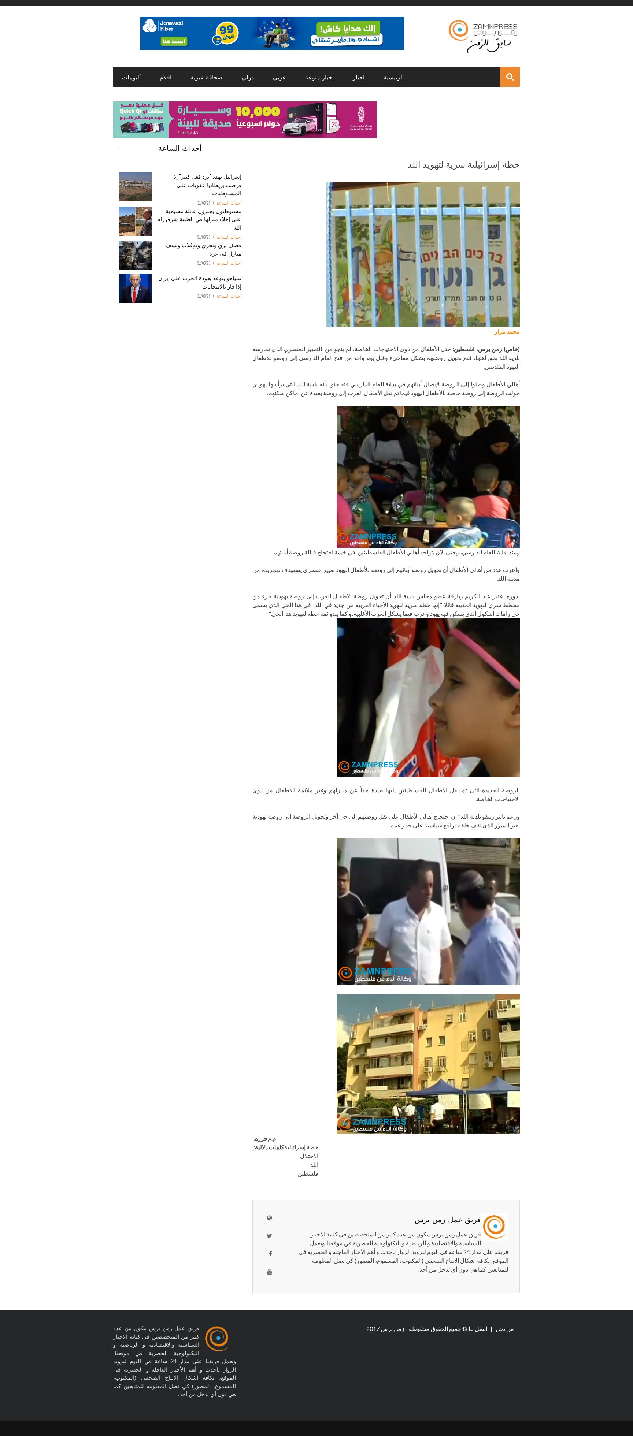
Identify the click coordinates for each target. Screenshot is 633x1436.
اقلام (165, 76)
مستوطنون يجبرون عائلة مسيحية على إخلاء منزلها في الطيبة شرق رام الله (199, 219)
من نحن (504, 1328)
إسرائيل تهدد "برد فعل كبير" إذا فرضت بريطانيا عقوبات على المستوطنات (206, 184)
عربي (279, 76)
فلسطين (307, 1173)
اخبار (358, 76)
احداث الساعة (228, 203)
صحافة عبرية (206, 76)
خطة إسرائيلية (301, 1146)
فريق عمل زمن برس (448, 1218)
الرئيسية (394, 76)
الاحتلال (309, 1155)
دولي (248, 76)
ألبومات (131, 76)
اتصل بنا (478, 1328)
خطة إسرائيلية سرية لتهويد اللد (464, 163)
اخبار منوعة (319, 76)
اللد (314, 1164)
